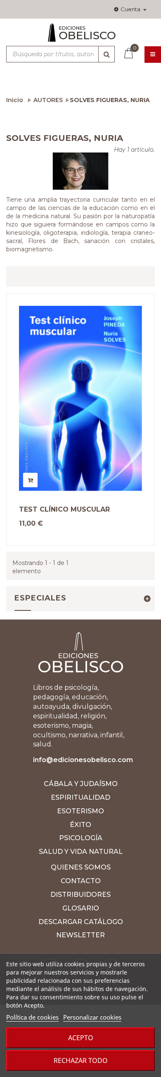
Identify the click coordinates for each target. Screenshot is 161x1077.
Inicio (14, 100)
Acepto (80, 1037)
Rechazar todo (81, 1060)
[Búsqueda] (106, 54)
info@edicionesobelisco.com (83, 760)
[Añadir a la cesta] (30, 480)
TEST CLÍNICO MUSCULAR (64, 509)
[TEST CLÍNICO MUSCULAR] (80, 398)
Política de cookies (32, 1017)
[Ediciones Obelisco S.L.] (80, 36)
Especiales (40, 598)
